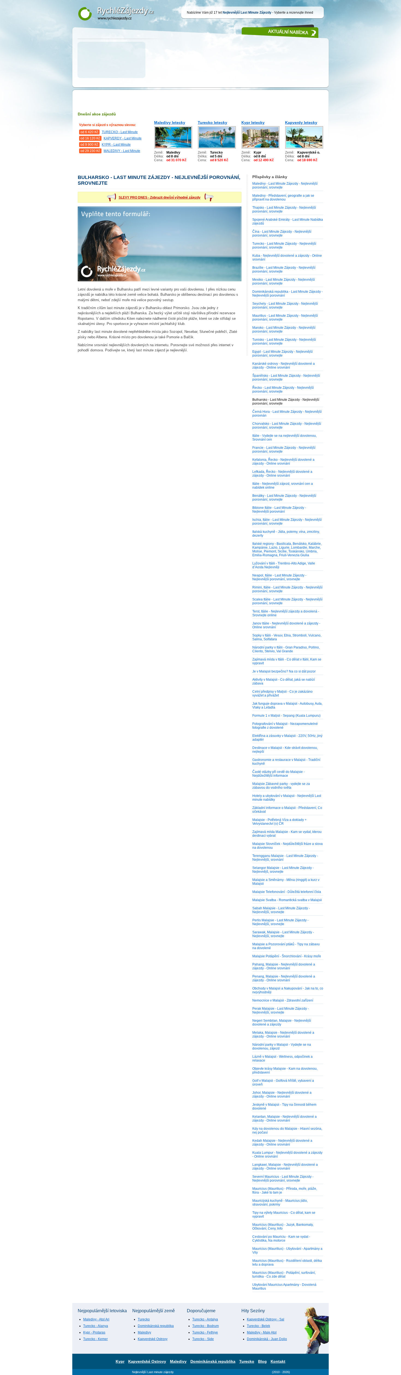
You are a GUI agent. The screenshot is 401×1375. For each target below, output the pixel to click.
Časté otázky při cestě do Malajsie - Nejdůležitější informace (278, 774)
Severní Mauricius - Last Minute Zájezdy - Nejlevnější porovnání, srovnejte (282, 1178)
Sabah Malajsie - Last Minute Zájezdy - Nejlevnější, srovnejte (281, 910)
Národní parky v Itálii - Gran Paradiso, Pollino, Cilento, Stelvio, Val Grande (286, 649)
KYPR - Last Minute (116, 145)
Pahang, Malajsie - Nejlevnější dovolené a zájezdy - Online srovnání (283, 966)
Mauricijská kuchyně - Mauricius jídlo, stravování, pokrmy (280, 1202)
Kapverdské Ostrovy (152, 1339)
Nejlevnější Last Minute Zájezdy (113, 3)
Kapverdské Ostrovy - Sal (265, 1319)
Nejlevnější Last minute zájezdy (153, 1372)
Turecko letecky (212, 122)
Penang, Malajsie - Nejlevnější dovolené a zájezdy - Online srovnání (283, 978)
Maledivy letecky (169, 122)
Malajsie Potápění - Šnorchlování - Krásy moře (286, 956)
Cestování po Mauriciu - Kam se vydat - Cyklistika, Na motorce (281, 1238)
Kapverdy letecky (301, 122)
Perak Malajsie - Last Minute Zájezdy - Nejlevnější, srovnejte (280, 1010)
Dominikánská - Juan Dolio (267, 1339)
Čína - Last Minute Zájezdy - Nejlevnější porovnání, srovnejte (281, 233)
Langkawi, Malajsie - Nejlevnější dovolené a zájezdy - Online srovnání (285, 1166)
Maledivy (144, 1332)
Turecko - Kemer (95, 1339)
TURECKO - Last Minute (120, 132)
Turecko (144, 1319)
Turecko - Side (203, 1339)
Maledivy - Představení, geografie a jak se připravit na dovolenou (283, 197)
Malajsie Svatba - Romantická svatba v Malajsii (287, 900)
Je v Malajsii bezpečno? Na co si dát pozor (284, 671)
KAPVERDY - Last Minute (123, 138)
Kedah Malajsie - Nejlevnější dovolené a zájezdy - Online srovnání (282, 1142)
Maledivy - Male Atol (262, 1332)
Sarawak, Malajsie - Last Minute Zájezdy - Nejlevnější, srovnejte (283, 934)
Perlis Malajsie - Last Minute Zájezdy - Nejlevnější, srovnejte (280, 922)
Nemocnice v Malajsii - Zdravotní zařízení (282, 1000)
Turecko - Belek (258, 1326)
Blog (262, 1361)
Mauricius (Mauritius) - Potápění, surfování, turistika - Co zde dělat (284, 1274)
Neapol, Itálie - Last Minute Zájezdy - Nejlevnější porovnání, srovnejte (279, 577)
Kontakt (278, 1361)
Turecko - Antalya (205, 1319)
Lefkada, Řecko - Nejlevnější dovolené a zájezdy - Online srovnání (282, 473)
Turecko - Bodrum (205, 1326)
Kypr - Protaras (94, 1332)
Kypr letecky (253, 122)
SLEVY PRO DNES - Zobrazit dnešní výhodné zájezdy (159, 197)
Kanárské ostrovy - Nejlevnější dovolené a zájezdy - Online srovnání (283, 365)
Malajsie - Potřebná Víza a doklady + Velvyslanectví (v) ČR (279, 822)
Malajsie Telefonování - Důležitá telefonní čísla (286, 892)
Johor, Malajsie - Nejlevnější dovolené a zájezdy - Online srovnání (282, 1094)
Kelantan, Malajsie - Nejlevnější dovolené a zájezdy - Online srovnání (284, 1118)
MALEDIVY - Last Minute (122, 151)
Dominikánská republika (156, 1326)
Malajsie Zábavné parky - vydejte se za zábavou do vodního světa (281, 786)
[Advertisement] (200, 68)
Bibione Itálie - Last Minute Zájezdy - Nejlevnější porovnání (279, 509)
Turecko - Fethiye (205, 1332)
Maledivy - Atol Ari (96, 1319)
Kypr (120, 1361)
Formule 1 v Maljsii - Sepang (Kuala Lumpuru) (286, 716)
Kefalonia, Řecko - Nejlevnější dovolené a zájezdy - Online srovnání (283, 461)
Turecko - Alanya (95, 1326)
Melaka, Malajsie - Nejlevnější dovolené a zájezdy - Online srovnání (283, 1034)
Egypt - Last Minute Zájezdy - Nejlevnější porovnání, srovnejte (282, 353)
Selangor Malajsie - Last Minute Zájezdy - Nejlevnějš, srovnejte (283, 870)
